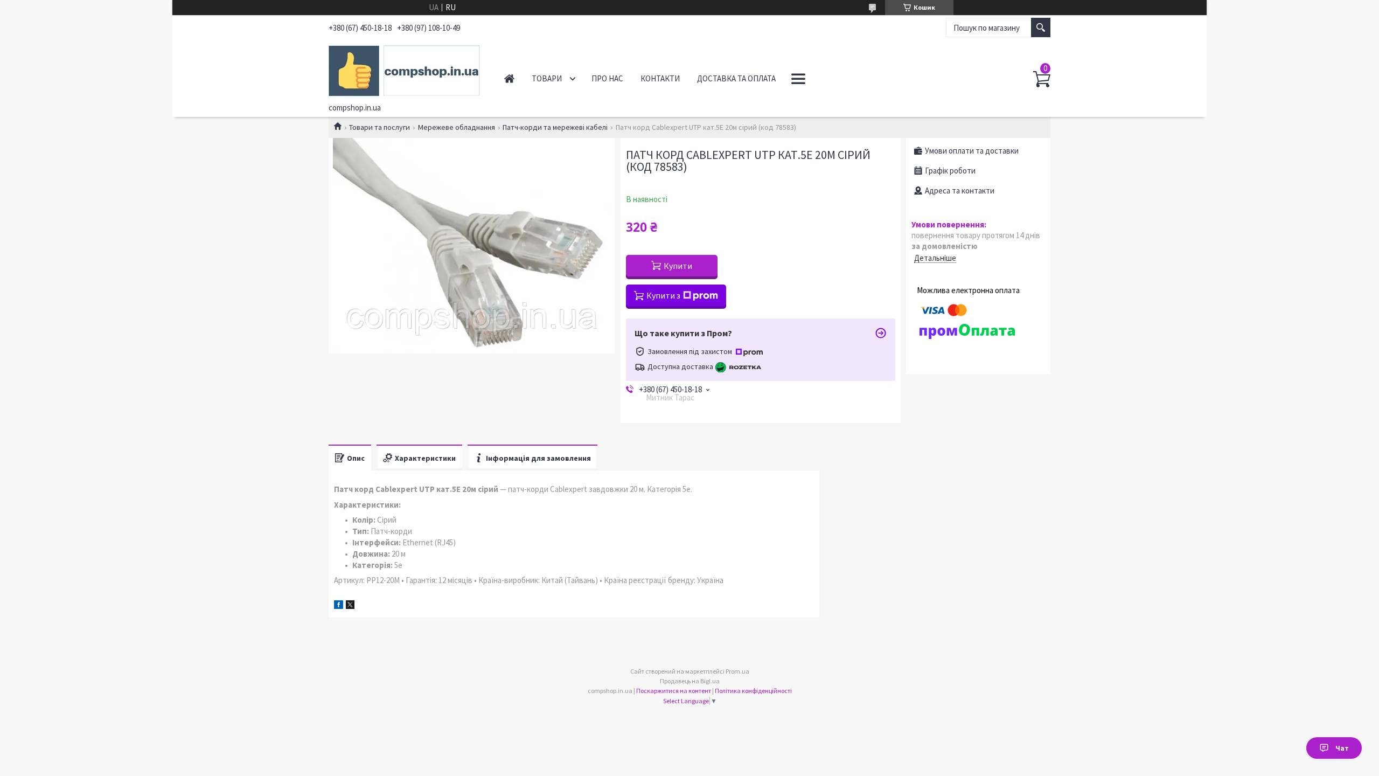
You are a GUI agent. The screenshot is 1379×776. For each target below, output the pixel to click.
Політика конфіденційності (753, 691)
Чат (1342, 748)
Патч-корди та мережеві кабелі (555, 127)
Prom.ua (737, 671)
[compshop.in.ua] (404, 69)
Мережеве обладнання (456, 127)
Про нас (607, 78)
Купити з (663, 295)
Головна (509, 78)
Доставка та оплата (736, 78)
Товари (547, 78)
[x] (350, 606)
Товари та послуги (379, 127)
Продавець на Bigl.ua (690, 681)
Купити (678, 265)
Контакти (660, 78)
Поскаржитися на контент (673, 691)
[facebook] (338, 606)
